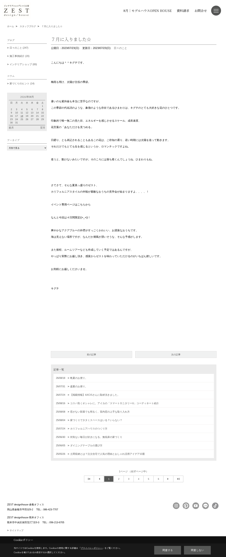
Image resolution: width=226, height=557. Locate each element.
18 (22, 116)
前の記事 (91, 354)
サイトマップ (16, 530)
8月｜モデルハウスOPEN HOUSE (147, 10)
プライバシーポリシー (91, 548)
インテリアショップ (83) (23, 64)
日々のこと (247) (19, 47)
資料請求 (183, 10)
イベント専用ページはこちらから (71, 204)
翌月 (42, 127)
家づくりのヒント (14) (22, 83)
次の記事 (176, 354)
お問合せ (200, 10)
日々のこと (120, 48)
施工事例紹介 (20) (19, 56)
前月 (11, 127)
